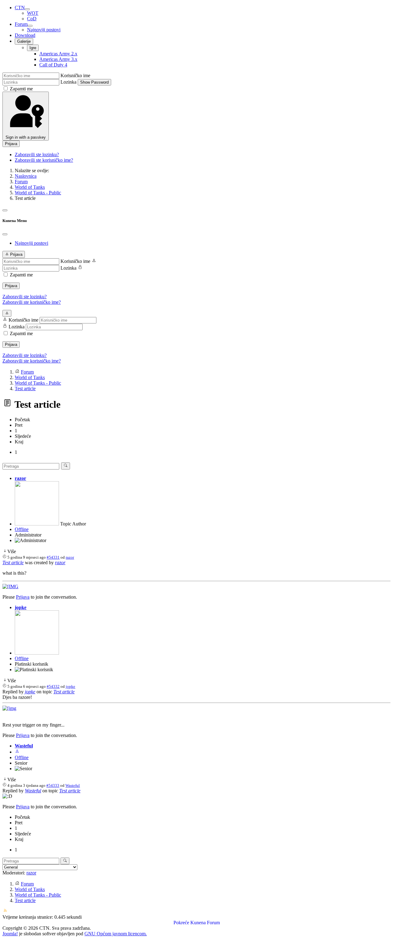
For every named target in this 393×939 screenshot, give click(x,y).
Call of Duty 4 (53, 64)
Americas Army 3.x (58, 59)
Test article (13, 562)
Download (25, 35)
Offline (22, 529)
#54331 (53, 557)
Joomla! (10, 933)
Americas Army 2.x (58, 53)
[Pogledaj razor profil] (37, 523)
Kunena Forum (205, 922)
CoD (32, 18)
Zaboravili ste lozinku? (37, 154)
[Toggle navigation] (4, 210)
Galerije (24, 41)
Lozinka (68, 82)
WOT (32, 13)
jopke (20, 607)
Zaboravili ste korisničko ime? (44, 160)
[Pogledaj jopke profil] (37, 653)
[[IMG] (10, 586)
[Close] (4, 234)
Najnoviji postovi (43, 29)
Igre (32, 48)
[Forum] (30, 26)
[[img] (9, 708)
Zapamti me (21, 88)
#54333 (52, 785)
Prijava (11, 143)
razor (20, 478)
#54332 (53, 686)
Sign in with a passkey (26, 137)
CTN (20, 7)
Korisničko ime (75, 75)
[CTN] (27, 9)
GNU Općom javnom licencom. (115, 933)
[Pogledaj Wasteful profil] (17, 752)
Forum (21, 24)
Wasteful (24, 745)
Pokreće (181, 922)
